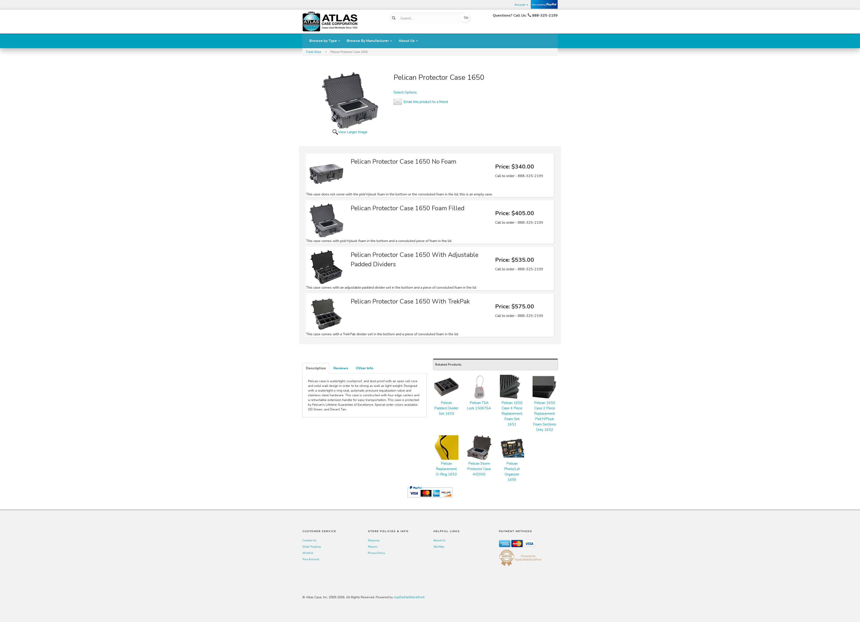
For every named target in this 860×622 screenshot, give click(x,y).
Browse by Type (323, 40)
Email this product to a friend (426, 101)
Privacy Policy (376, 553)
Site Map (438, 546)
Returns (373, 546)
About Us (407, 40)
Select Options (405, 92)
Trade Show (313, 52)
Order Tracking (311, 546)
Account (520, 5)
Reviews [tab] (340, 368)
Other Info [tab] (364, 368)
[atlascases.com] (329, 21)
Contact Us (309, 540)
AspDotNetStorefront (409, 597)
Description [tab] (316, 368)
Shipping (373, 540)
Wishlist (307, 553)
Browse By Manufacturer (368, 40)
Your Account (310, 559)
